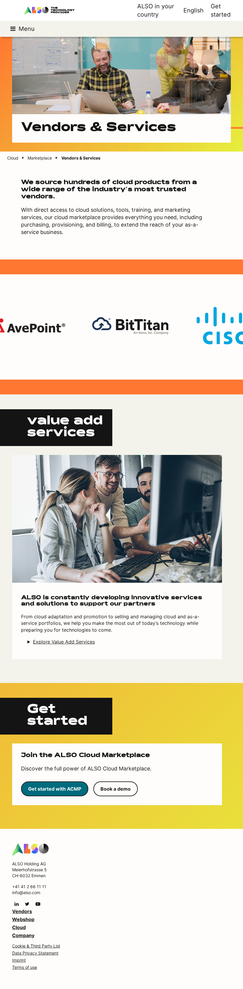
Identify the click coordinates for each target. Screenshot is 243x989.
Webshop (23, 919)
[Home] (30, 849)
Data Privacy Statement (35, 952)
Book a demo (115, 789)
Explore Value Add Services (64, 642)
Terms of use (24, 967)
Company (23, 935)
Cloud (19, 927)
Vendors (22, 911)
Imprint (19, 960)
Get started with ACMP (54, 789)
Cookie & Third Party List (36, 945)
